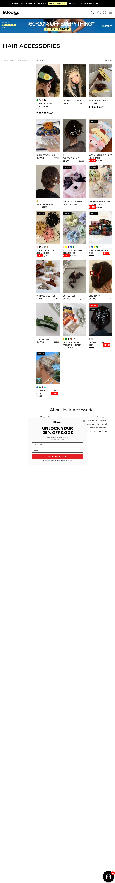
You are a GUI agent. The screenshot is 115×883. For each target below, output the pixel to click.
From (73, 207)
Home (4, 60)
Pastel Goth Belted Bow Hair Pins (73, 203)
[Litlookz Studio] (11, 12)
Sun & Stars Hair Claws (45, 156)
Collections (12, 60)
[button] (92, 13)
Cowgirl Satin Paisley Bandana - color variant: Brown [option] (71, 339)
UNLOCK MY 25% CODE (58, 456)
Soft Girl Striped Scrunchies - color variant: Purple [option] (68, 247)
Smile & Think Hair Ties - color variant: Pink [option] (89, 247)
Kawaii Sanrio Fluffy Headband (100, 156)
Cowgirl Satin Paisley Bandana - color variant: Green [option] (66, 339)
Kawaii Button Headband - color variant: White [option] (40, 100)
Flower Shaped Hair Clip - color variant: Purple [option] (42, 387)
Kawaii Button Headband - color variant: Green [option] (37, 100)
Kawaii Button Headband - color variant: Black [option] (45, 100)
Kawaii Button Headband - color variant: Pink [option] (42, 100)
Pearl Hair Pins (44, 204)
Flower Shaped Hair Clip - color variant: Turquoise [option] (45, 387)
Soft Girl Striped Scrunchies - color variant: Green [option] (73, 247)
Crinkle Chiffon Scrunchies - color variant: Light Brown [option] (47, 247)
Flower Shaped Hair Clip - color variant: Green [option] (40, 387)
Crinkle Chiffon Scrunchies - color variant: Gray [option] (45, 247)
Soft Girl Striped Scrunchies (72, 251)
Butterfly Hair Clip (97, 343)
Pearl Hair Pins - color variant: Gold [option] (37, 201)
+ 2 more (101, 247)
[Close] (84, 421)
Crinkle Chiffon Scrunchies (45, 251)
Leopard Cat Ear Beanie (72, 102)
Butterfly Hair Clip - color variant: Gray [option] (89, 339)
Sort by (38, 61)
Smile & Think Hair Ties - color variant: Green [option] (97, 247)
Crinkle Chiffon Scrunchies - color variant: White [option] (42, 247)
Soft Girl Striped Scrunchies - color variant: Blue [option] (71, 247)
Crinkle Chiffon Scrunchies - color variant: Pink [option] (37, 247)
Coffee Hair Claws (69, 297)
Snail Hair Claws (98, 100)
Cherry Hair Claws (95, 297)
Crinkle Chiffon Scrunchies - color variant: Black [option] (40, 247)
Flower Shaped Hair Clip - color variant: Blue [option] (37, 387)
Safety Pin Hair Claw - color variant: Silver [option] (63, 155)
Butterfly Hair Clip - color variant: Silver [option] (92, 339)
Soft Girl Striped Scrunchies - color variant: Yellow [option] (66, 247)
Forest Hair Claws (43, 340)
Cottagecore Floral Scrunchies (100, 203)
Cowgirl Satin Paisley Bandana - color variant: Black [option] (68, 339)
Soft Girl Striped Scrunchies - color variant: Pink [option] (63, 247)
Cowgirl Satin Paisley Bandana (72, 343)
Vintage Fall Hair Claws (46, 297)
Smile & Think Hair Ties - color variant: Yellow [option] (95, 247)
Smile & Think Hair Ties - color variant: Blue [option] (92, 247)
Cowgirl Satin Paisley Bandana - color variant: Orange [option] (63, 339)
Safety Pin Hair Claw (71, 159)
